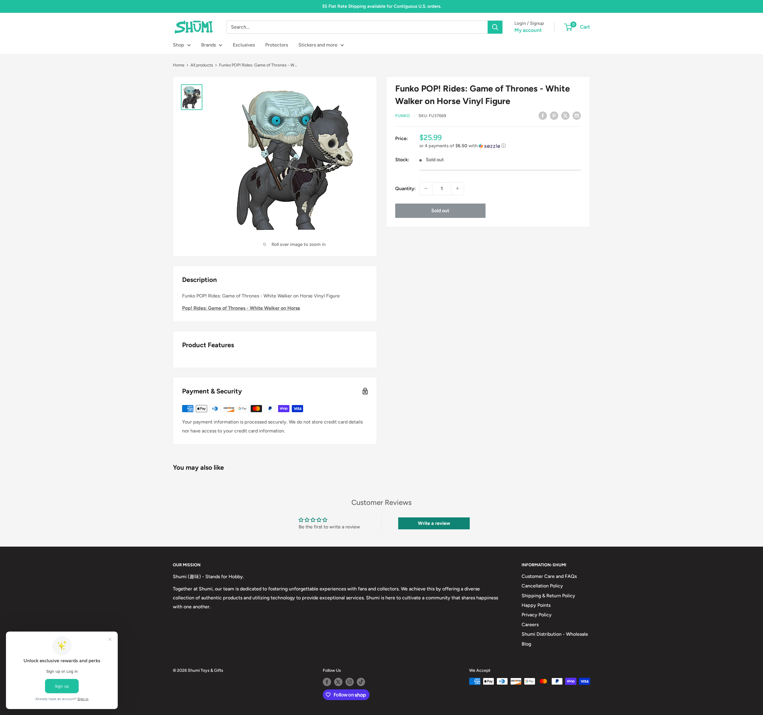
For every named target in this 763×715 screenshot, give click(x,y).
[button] (500, 146)
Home (178, 65)
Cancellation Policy (542, 586)
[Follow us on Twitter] (338, 682)
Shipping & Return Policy (548, 595)
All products (201, 65)
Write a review (434, 523)
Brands (208, 45)
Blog (526, 644)
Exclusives (244, 45)
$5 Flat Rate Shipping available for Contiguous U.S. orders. (381, 6)
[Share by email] (577, 115)
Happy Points (536, 605)
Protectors (276, 45)
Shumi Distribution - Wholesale (555, 634)
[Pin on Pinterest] (554, 115)
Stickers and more (317, 45)
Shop (178, 45)
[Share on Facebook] (543, 115)
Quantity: (405, 188)
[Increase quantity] (457, 188)
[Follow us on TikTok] (361, 682)
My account (528, 30)
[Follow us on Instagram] (349, 682)
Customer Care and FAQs (549, 576)
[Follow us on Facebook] (327, 682)
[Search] (495, 27)
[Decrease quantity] (426, 188)
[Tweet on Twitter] (565, 115)
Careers (530, 624)
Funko (402, 115)
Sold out (440, 210)
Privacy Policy (537, 615)
